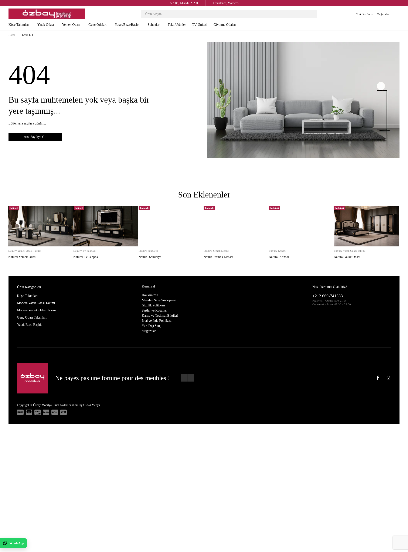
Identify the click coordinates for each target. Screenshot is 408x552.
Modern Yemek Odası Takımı (37, 310)
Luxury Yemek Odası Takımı (24, 250)
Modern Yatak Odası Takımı (36, 303)
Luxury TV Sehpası (84, 250)
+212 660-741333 (327, 295)
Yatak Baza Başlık (29, 324)
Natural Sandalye (150, 257)
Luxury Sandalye (148, 250)
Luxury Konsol (277, 250)
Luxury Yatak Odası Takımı (350, 250)
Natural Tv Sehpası (86, 257)
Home (11, 34)
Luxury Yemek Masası (216, 250)
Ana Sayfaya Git (35, 137)
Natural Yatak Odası (347, 257)
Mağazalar (383, 14)
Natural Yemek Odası (22, 257)
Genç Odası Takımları (32, 317)
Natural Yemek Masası (218, 257)
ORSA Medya (91, 405)
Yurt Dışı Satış (364, 14)
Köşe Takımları (27, 295)
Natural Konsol (279, 257)
